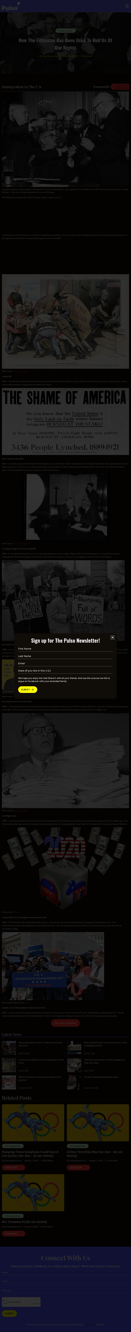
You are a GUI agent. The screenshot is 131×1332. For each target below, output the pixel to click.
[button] (112, 637)
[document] (65, 666)
